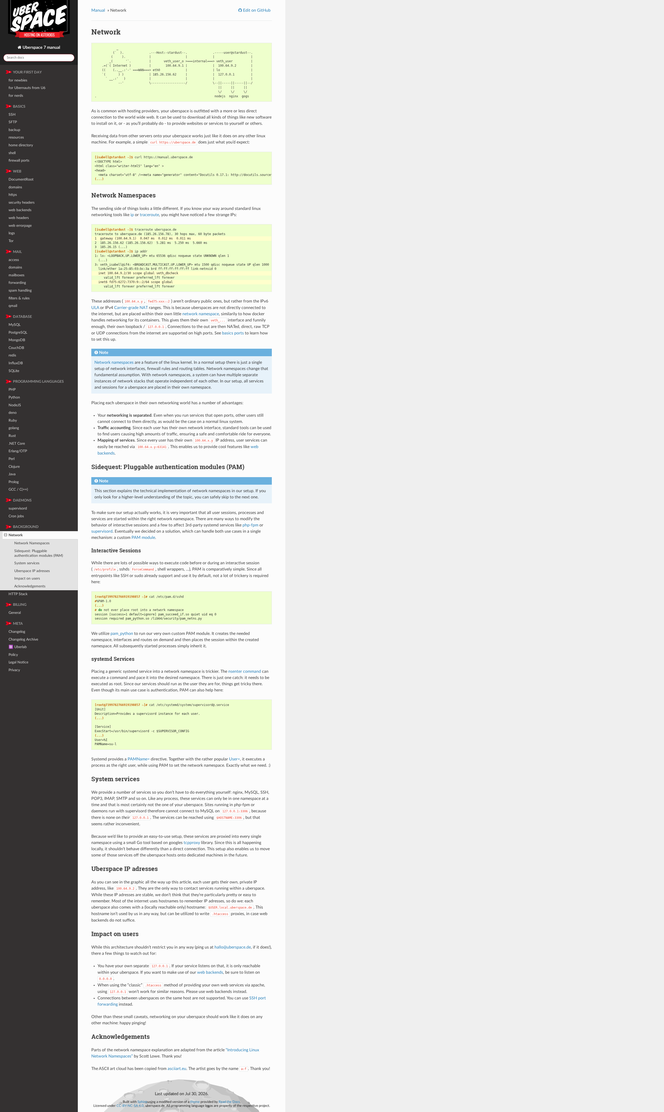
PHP (12, 390)
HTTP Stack (18, 594)
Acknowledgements (29, 586)
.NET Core (17, 443)
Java (12, 474)
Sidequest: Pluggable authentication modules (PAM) (38, 553)
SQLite (14, 371)
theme (195, 1101)
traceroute (149, 215)
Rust (12, 436)
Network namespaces (114, 362)
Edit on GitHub (256, 10)
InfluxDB (16, 363)
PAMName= (139, 759)
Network (16, 535)
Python (14, 397)
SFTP (13, 122)
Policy (13, 655)
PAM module (143, 538)
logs (12, 233)
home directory (21, 145)
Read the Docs (229, 1101)
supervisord (18, 508)
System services (26, 563)
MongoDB (17, 340)
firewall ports (19, 160)
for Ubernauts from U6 (27, 88)
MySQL (14, 325)
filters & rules (19, 298)
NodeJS (15, 405)
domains (15, 187)
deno (13, 413)
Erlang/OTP (18, 451)
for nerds (16, 96)
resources (16, 137)
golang (14, 428)
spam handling (20, 290)
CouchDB (16, 348)
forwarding (17, 283)
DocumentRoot (21, 179)
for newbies (18, 80)
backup (14, 130)
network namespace (200, 314)
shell (12, 153)
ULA (95, 308)
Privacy (14, 670)
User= (234, 759)
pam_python (121, 633)
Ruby (13, 420)
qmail (13, 306)
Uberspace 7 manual (41, 47)
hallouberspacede (233, 947)
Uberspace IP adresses (32, 571)
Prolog (14, 482)
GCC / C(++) (18, 489)
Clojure (14, 467)
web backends (20, 210)
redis (12, 355)
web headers (19, 218)
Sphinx (142, 1101)
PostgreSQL (18, 332)
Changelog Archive (23, 639)
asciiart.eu (177, 1069)
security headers (21, 202)
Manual (98, 10)
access (14, 260)
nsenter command (244, 671)
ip (132, 215)
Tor (11, 241)
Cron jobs (16, 516)
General (15, 613)
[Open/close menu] (5, 535)
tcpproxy (192, 843)
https (13, 195)
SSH (12, 114)
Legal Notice (18, 662)
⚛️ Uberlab (18, 647)
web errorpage (20, 226)
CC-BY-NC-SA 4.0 (130, 1105)
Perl (12, 459)
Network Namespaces (32, 543)
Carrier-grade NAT (131, 308)
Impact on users (27, 578)
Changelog (17, 632)
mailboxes (16, 275)
